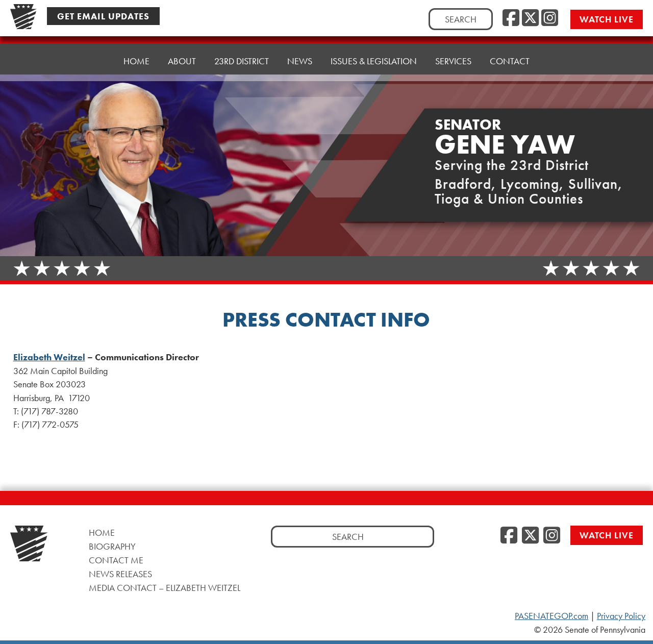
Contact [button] (510, 61)
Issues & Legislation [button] (374, 61)
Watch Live (607, 19)
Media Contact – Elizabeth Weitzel (164, 587)
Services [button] (453, 61)
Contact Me (116, 560)
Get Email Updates (103, 16)
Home (136, 61)
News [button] (299, 61)
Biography (112, 546)
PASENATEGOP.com (551, 616)
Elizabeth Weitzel (49, 357)
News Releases (120, 574)
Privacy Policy (621, 616)
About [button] (182, 61)
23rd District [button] (241, 61)
